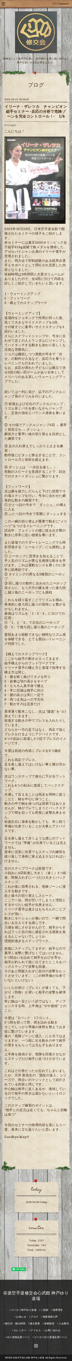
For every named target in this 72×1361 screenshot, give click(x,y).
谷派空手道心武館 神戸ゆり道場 (28, 1357)
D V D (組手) (10, 125)
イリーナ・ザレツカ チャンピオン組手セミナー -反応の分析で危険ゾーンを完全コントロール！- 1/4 (36, 111)
